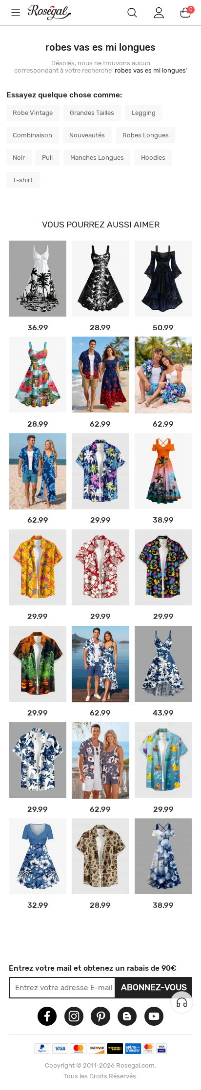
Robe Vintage (33, 112)
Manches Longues (97, 157)
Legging (144, 112)
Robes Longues (145, 135)
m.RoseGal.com (56, 12)
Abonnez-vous (154, 987)
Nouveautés (87, 135)
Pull (47, 157)
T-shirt (23, 180)
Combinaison (32, 135)
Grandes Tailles (92, 112)
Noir (19, 157)
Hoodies (153, 157)
